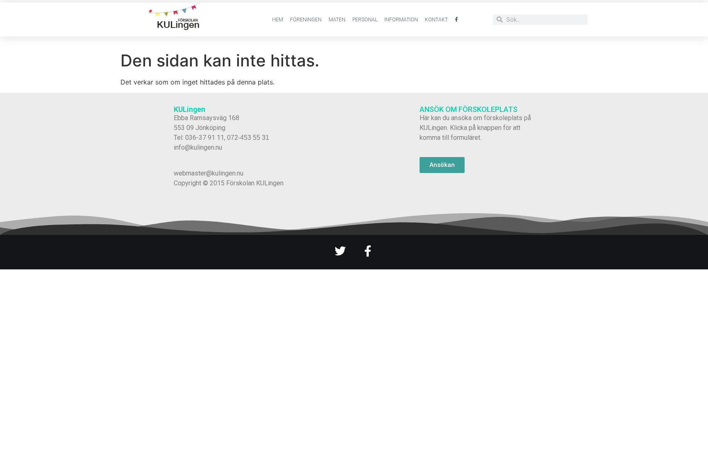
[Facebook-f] (367, 250)
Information (401, 20)
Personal (364, 20)
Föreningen (306, 20)
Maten (337, 20)
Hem (277, 20)
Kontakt (436, 20)
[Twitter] (340, 250)
